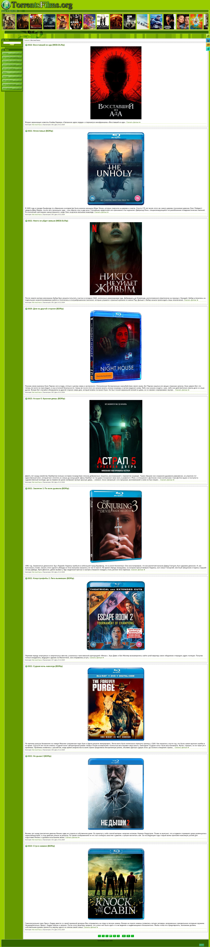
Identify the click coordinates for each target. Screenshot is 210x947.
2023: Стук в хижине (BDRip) (41, 846)
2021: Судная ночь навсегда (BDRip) (45, 666)
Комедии (5, 76)
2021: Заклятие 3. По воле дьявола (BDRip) (48, 488)
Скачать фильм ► (133, 122)
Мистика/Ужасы (8, 80)
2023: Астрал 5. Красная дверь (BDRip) (46, 399)
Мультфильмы (7, 88)
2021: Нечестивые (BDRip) (40, 131)
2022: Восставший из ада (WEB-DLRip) (46, 45)
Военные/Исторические (10, 61)
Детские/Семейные (9, 68)
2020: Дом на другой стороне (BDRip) (46, 309)
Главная (26, 40)
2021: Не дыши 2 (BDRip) (39, 756)
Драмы (5, 72)
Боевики (5, 53)
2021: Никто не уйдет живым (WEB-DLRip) (48, 221)
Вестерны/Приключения (10, 57)
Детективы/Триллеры (9, 65)
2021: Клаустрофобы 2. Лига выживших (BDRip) (51, 578)
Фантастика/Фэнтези (9, 84)
